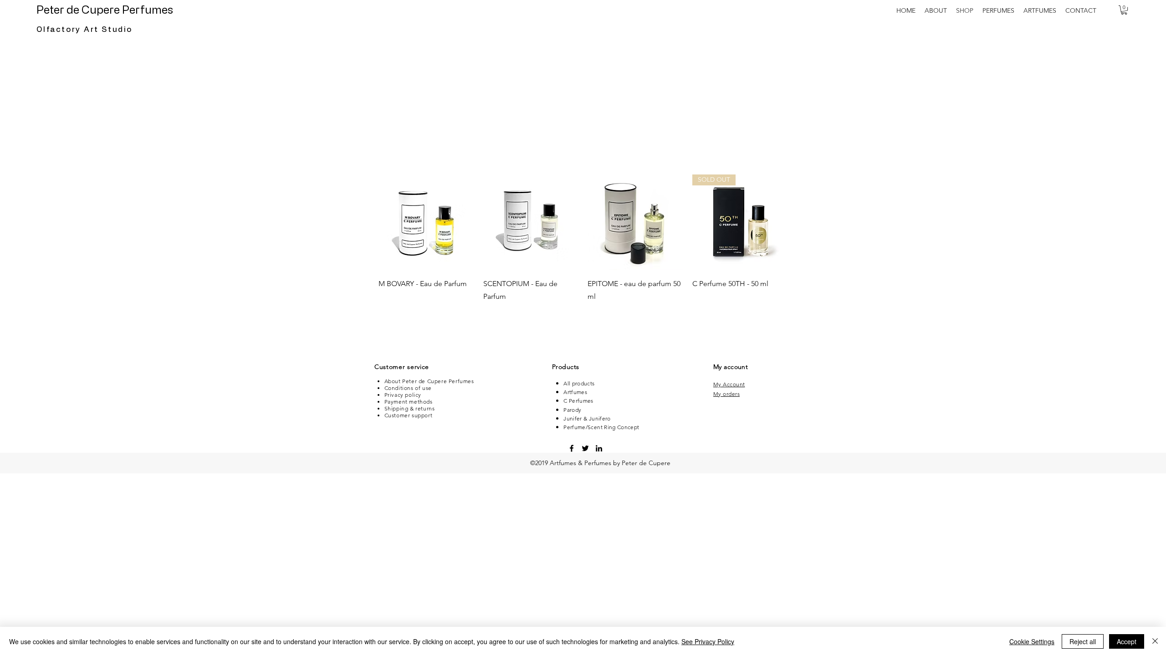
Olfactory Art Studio (84, 29)
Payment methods (408, 401)
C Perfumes (578, 400)
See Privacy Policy (707, 641)
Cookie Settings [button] (1031, 641)
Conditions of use (408, 387)
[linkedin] (598, 448)
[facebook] (571, 448)
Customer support (408, 415)
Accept (1126, 641)
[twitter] (585, 448)
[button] (998, 10)
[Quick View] (426, 222)
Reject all (1082, 641)
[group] (583, 245)
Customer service (401, 367)
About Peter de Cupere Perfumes (429, 381)
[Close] (1155, 641)
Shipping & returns (409, 408)
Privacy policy (402, 394)
